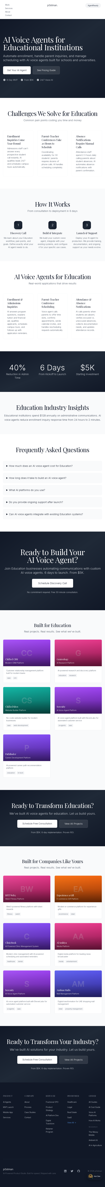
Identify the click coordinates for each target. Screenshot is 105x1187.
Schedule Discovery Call (52, 583)
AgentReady (93, 5)
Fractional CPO (52, 1102)
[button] (94, 1176)
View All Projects (74, 823)
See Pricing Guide (46, 70)
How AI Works (94, 1120)
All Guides (93, 1102)
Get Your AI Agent (17, 70)
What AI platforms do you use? (27, 490)
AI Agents (7, 1102)
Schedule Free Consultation (37, 823)
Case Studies (30, 1112)
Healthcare (72, 1102)
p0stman (8, 1169)
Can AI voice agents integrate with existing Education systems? (46, 514)
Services (9, 8)
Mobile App (8, 1112)
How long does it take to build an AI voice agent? (37, 478)
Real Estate (72, 1112)
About (7, 12)
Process (27, 1107)
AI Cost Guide (94, 1107)
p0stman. (52, 5)
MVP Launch (8, 1107)
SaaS (69, 1117)
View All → (71, 1122)
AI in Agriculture (95, 1145)
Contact (8, 15)
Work (7, 5)
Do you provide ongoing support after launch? (36, 502)
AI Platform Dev (52, 1115)
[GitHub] (78, 1171)
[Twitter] (72, 1171)
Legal (69, 1107)
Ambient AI (93, 1140)
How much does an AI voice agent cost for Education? (41, 465)
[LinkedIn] (65, 1171)
